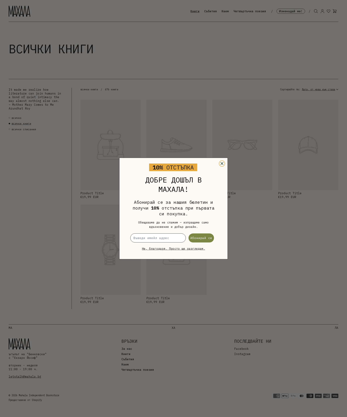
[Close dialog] (222, 163)
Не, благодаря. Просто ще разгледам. (173, 248)
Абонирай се (201, 238)
